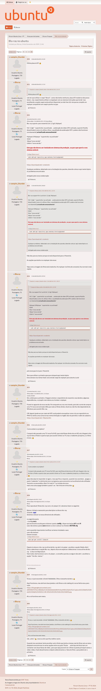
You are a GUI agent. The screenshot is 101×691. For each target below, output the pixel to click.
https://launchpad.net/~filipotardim (39, 418)
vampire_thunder (17, 57)
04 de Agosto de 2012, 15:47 (34, 499)
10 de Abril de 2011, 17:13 (38, 84)
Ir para (64, 669)
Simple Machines (23, 688)
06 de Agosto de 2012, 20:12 (34, 607)
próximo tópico (86, 46)
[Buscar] (82, 22)
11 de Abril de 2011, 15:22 (34, 391)
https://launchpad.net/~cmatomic (38, 165)
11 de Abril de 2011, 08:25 (38, 185)
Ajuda (71, 688)
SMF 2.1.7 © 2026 (11, 688)
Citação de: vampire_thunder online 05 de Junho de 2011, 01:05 (45, 462)
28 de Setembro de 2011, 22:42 (35, 454)
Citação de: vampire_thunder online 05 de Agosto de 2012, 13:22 (45, 615)
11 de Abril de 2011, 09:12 (38, 276)
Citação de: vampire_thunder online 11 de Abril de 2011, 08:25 (45, 281)
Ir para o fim (12, 52)
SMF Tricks (25, 680)
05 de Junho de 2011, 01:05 (38, 425)
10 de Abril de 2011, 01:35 (38, 59)
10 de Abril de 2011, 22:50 (34, 119)
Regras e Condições (80, 688)
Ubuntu (41, 683)
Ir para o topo (13, 660)
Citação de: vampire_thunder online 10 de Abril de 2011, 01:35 (45, 89)
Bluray (17, 82)
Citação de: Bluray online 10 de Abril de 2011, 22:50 (42, 190)
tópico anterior (74, 46)
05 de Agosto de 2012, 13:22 (38, 574)
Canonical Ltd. (10, 685)
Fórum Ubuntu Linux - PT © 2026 (84, 686)
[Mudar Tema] (30, 2)
